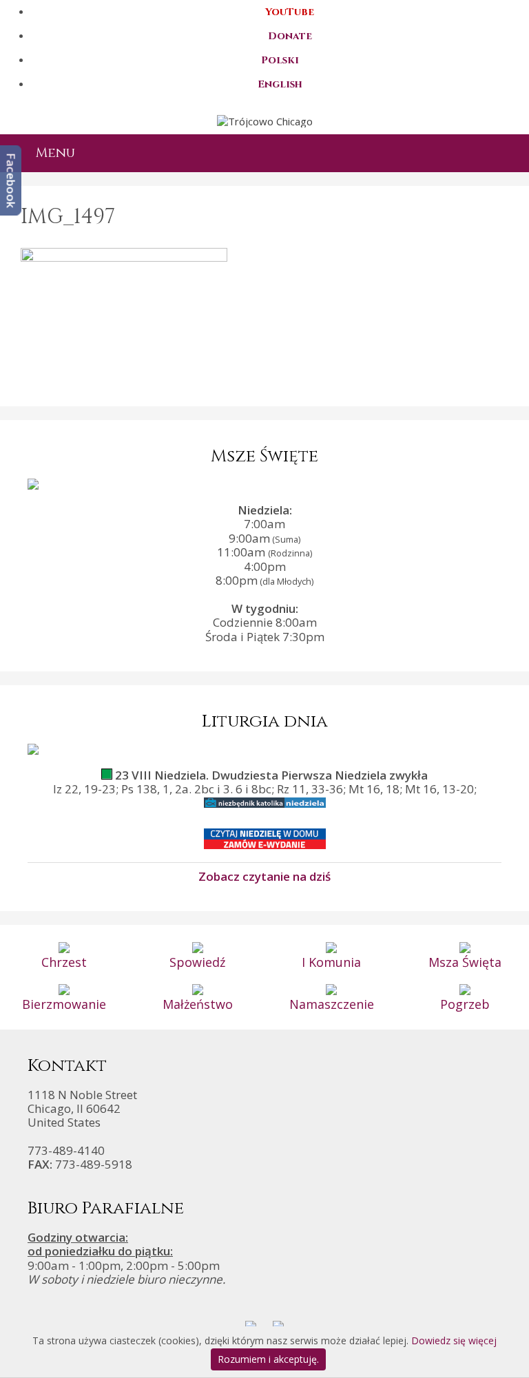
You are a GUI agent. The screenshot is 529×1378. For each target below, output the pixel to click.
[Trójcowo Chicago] (265, 120)
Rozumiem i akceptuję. (268, 1359)
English (280, 84)
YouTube (289, 12)
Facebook (11, 180)
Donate (290, 36)
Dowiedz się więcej (454, 1340)
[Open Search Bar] (507, 153)
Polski (280, 60)
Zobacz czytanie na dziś (264, 876)
